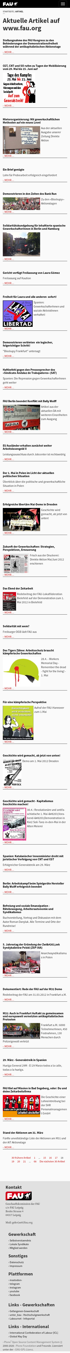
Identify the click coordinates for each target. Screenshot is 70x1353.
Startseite (8, 11)
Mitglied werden (18, 1248)
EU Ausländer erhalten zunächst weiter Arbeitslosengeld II (27, 447)
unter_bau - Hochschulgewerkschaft (30, 1315)
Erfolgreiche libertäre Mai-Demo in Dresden (30, 504)
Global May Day (18, 1336)
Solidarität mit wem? (16, 626)
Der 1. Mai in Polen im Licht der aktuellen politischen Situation (28, 474)
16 (50, 1157)
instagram (15, 1287)
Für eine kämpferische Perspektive (24, 702)
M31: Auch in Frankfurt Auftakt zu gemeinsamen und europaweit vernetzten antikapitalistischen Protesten (33, 1016)
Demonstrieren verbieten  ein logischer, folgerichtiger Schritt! (28, 344)
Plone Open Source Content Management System (32, 1342)
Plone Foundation (26, 1345)
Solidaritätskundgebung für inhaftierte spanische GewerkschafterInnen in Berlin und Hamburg (34, 227)
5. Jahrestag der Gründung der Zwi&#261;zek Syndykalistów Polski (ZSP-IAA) (31, 946)
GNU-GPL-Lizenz (24, 1349)
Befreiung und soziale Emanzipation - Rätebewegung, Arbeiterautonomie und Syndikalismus (28, 909)
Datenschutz (17, 1262)
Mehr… (9, 52)
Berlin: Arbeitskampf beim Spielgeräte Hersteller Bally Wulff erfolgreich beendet (33, 885)
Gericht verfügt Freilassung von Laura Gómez (31, 273)
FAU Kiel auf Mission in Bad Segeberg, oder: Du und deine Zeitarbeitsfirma (35, 1089)
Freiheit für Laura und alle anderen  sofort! (30, 297)
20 (18, 1161)
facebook (15, 1295)
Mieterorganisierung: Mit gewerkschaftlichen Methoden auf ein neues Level (31, 121)
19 (13, 1161)
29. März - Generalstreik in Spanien (25, 1060)
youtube (14, 1291)
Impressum (16, 1266)
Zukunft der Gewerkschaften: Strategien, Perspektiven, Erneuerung (29, 548)
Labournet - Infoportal (22, 1318)
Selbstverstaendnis (20, 1240)
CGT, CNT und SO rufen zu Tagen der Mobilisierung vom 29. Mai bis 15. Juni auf (34, 67)
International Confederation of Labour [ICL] (34, 1332)
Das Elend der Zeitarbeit (18, 588)
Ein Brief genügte (13, 169)
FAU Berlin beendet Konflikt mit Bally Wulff (29, 401)
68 (35, 1161)
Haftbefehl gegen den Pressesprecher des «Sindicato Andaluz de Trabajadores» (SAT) (30, 371)
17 (56, 1157)
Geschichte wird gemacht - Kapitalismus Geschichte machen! (28, 802)
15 (44, 1157)
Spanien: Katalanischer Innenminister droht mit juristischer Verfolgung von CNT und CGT (33, 857)
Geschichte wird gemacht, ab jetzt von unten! (31, 755)
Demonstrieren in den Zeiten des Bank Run (30, 193)
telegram (15, 1283)
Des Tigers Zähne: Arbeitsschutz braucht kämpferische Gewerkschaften (28, 652)
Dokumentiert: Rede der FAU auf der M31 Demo (32, 989)
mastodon (15, 1280)
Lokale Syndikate (19, 1244)
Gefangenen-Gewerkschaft (24, 1311)
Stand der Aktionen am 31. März (23, 1132)
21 (24, 1161)
